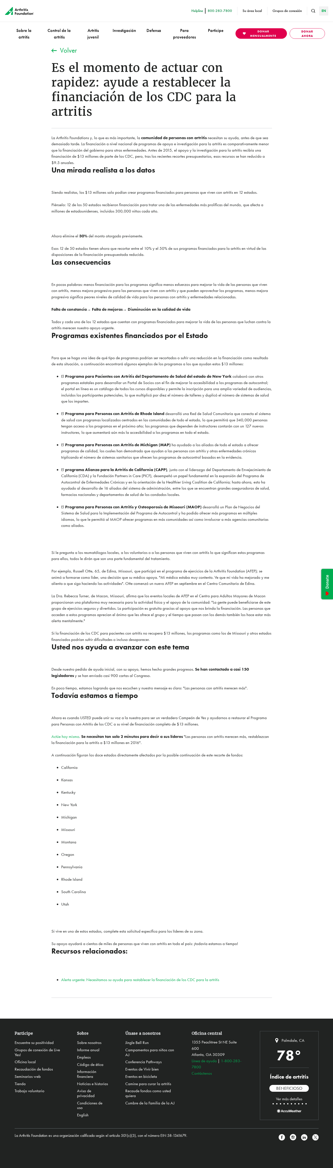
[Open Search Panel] (313, 11)
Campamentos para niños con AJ (149, 1052)
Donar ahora (307, 33)
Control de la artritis (59, 34)
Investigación (124, 30)
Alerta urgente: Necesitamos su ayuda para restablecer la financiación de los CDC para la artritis (140, 979)
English (82, 1115)
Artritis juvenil (93, 34)
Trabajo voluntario (29, 1090)
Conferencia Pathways (143, 1061)
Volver (68, 50)
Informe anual (88, 1049)
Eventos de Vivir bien (142, 1069)
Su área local (252, 10)
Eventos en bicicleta (141, 1076)
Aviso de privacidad (86, 1093)
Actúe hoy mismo (65, 736)
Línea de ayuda (204, 1060)
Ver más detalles (289, 1098)
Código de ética (90, 1064)
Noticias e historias (92, 1083)
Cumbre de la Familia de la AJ (150, 1103)
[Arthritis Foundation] (19, 11)
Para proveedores (184, 34)
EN (324, 11)
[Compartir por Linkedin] (304, 1137)
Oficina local (25, 1061)
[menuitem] (24, 33)
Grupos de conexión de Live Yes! (37, 1052)
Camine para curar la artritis (148, 1083)
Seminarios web (28, 1076)
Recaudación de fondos (34, 1069)
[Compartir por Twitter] (315, 1137)
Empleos (84, 1057)
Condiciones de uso (89, 1105)
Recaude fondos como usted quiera (148, 1093)
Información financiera (86, 1074)
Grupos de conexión (287, 10)
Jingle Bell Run (137, 1042)
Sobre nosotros (89, 1042)
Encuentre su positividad (34, 1042)
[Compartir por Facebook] (282, 1137)
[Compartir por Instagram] (293, 1137)
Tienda (20, 1083)
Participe (216, 30)
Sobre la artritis (23, 34)
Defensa (154, 30)
